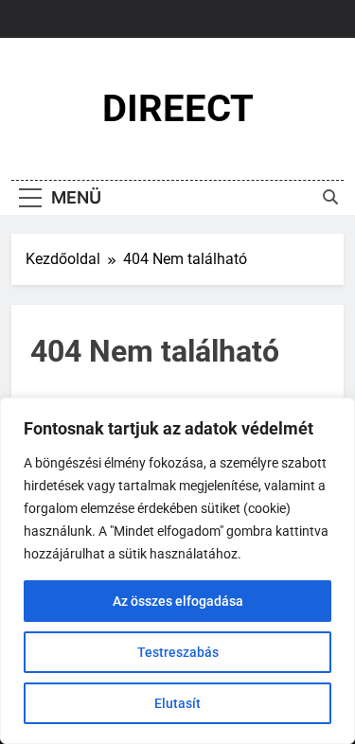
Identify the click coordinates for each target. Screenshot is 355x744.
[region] (177, 571)
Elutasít (177, 703)
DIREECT (178, 108)
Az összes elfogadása (178, 601)
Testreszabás (178, 652)
